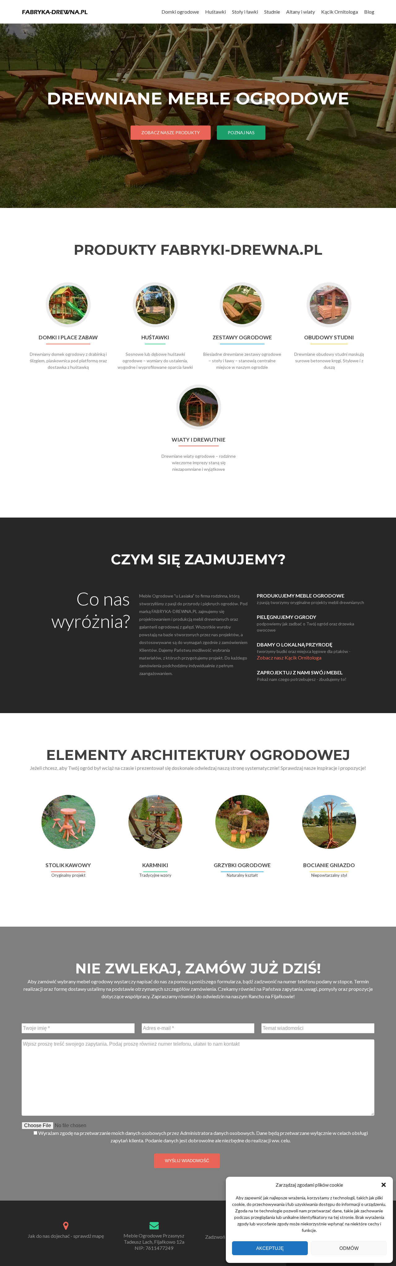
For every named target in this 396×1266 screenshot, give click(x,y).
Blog (369, 12)
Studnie (272, 12)
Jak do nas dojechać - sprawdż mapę (66, 1236)
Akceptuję (270, 1248)
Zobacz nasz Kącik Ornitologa (289, 657)
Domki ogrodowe (180, 12)
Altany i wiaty (300, 12)
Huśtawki (215, 12)
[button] (384, 1185)
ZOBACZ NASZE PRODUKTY (170, 132)
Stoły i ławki (245, 12)
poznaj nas (241, 132)
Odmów (349, 1248)
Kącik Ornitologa (339, 12)
